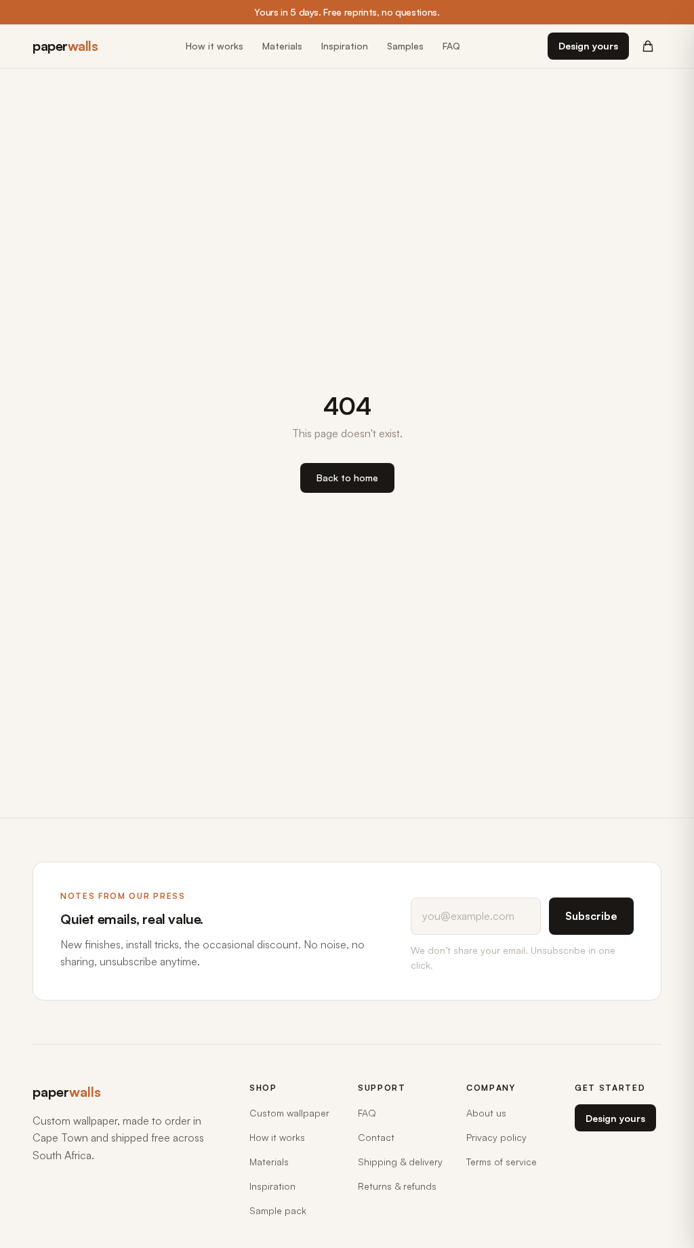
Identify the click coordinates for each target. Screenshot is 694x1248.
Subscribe (591, 916)
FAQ (451, 46)
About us (486, 1113)
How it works (214, 46)
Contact (376, 1137)
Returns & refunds (397, 1186)
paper (65, 45)
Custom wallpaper (289, 1113)
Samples (405, 46)
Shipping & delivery (400, 1161)
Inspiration (344, 46)
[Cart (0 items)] (647, 46)
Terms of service (501, 1161)
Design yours (588, 46)
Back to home (347, 477)
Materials (282, 46)
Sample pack (277, 1210)
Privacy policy (496, 1137)
